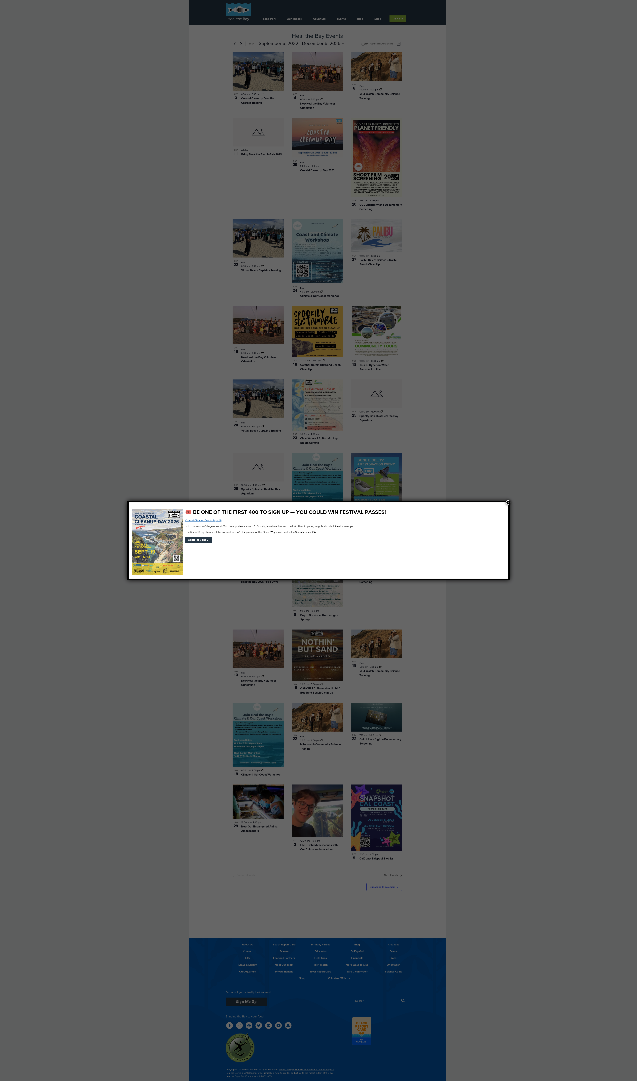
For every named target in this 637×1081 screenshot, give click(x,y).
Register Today (198, 539)
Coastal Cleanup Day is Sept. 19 (203, 520)
